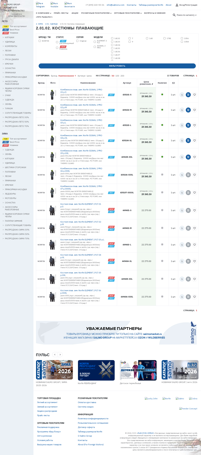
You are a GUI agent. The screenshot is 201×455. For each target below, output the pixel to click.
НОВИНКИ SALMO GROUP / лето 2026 (179, 382)
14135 (117, 48)
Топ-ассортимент (18, 26)
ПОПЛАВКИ (10, 55)
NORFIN (45, 41)
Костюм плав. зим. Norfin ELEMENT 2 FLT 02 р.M (80, 223)
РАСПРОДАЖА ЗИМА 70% (17, 238)
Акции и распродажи (47, 411)
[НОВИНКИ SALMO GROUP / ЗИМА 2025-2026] (54, 369)
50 (113, 75)
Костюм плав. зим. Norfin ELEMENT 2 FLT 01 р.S (80, 205)
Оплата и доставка (87, 402)
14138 (117, 58)
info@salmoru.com (115, 5)
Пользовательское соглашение (93, 423)
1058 (186, 42)
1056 (186, 38)
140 (151, 38)
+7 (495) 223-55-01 (94, 5)
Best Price (14, 29)
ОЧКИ (8, 95)
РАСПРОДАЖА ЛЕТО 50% (17, 122)
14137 (117, 55)
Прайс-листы (61, 13)
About (168, 5)
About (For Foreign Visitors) (91, 444)
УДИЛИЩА (10, 42)
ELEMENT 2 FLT (102, 42)
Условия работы (45, 440)
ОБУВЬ (8, 104)
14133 (117, 42)
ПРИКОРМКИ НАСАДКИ (16, 77)
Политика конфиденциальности (93, 418)
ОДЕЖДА (9, 100)
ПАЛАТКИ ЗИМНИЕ (13, 221)
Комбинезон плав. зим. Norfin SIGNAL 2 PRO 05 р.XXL (81, 152)
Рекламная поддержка (48, 427)
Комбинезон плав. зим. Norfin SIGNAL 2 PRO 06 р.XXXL (81, 169)
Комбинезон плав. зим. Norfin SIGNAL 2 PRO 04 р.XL (81, 136)
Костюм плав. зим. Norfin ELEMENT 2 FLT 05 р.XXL (80, 274)
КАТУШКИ (9, 37)
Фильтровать (117, 66)
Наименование (66, 75)
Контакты (131, 5)
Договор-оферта (86, 427)
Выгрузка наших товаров (49, 444)
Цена (89, 75)
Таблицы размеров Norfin (151, 5)
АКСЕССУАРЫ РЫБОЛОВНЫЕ (12, 82)
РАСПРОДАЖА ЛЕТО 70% (17, 126)
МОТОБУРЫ (10, 198)
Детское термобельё (130, 383)
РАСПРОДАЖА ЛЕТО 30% (17, 117)
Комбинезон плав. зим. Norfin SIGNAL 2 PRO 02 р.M (81, 106)
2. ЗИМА (39, 24)
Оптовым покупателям (127, 13)
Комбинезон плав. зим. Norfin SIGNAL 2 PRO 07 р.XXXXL (81, 187)
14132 (117, 38)
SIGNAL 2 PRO (101, 47)
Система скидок (86, 406)
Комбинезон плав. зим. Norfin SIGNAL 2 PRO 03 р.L (81, 121)
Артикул (81, 75)
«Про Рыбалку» (44, 17)
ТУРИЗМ (9, 108)
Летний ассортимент (47, 402)
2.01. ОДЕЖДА (51, 24)
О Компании (42, 13)
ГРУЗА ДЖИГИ (12, 59)
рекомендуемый (66, 43)
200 (122, 75)
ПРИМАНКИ (10, 72)
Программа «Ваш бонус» (49, 431)
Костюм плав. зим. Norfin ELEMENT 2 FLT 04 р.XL (80, 256)
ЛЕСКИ (8, 50)
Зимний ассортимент (47, 406)
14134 (117, 45)
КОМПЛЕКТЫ (11, 46)
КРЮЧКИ (9, 64)
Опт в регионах (44, 436)
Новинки (13, 33)
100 (117, 75)
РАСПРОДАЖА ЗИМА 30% (17, 230)
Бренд (54, 75)
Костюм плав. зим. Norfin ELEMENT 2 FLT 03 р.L (82, 239)
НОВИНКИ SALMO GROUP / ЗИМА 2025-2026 (51, 384)
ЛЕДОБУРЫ (10, 194)
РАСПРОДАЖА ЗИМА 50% (17, 234)
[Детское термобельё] (138, 370)
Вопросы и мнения (154, 13)
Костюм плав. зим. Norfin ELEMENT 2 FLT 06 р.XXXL (80, 291)
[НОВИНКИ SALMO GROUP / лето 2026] (180, 369)
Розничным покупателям (95, 13)
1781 (169, 38)
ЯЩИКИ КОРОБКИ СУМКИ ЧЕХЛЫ (17, 89)
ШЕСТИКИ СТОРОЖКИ (15, 167)
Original (83, 41)
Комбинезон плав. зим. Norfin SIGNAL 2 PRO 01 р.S (81, 90)
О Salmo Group (85, 436)
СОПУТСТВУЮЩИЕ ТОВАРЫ (18, 113)
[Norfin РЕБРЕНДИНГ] (96, 370)
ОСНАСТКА (10, 68)
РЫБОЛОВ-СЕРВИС (146, 433)
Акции (75, 13)
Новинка (63, 49)
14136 (117, 52)
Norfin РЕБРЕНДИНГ (87, 383)
